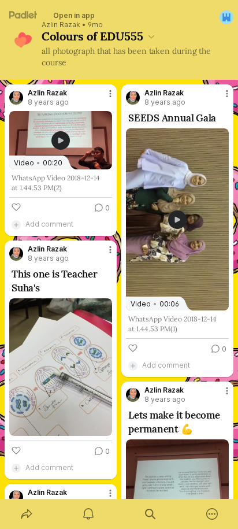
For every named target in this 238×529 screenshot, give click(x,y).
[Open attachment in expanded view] (60, 367)
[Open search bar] (150, 514)
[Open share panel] (26, 514)
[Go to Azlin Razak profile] (16, 98)
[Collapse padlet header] (151, 36)
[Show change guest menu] (226, 17)
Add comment (49, 224)
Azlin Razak (61, 25)
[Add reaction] (16, 207)
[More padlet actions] (212, 514)
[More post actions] (103, 98)
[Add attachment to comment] (16, 224)
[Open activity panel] (88, 514)
